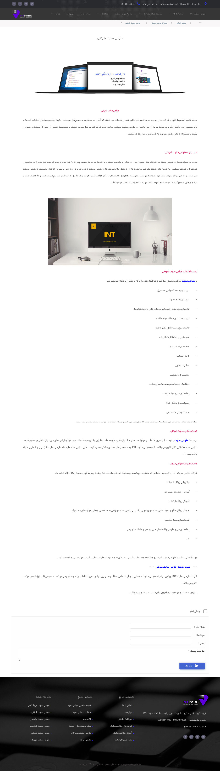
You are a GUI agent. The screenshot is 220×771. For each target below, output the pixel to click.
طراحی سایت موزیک (40, 739)
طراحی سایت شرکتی (132, 23)
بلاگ (55, 13)
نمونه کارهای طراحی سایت (79, 705)
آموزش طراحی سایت (122, 732)
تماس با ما (85, 13)
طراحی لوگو (85, 739)
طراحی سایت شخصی (40, 726)
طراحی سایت (188, 280)
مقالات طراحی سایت (81, 712)
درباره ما (70, 13)
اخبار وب (87, 719)
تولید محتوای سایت (123, 739)
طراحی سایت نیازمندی (40, 719)
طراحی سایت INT (198, 13)
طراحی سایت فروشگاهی (39, 705)
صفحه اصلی (184, 23)
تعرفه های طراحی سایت (121, 726)
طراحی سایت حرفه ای (81, 732)
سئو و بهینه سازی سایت (80, 726)
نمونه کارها (176, 13)
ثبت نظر (192, 665)
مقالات (102, 13)
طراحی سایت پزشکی (40, 732)
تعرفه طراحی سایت (123, 13)
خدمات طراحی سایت (150, 13)
